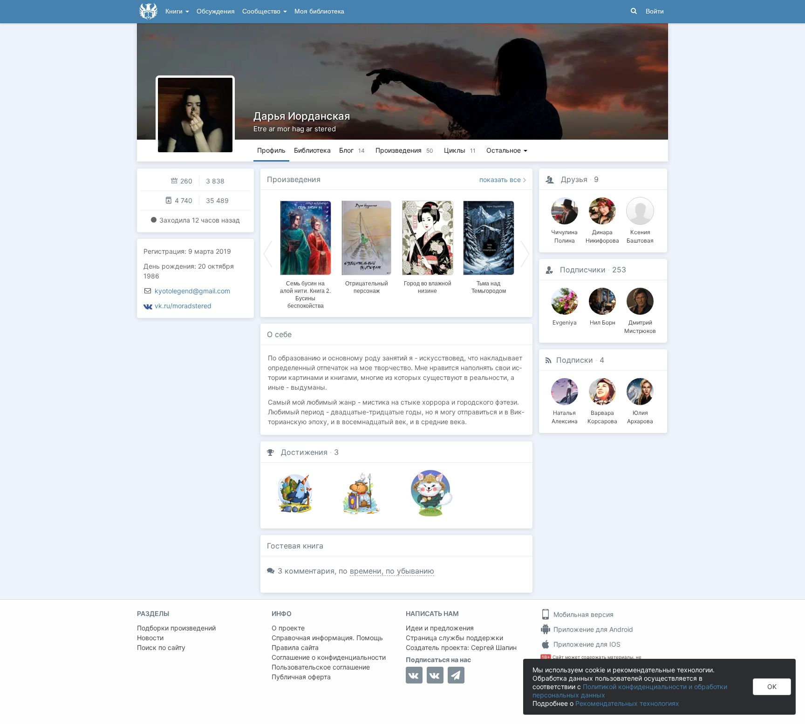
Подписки (574, 360)
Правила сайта (295, 647)
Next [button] (525, 253)
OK (772, 686)
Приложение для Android (592, 629)
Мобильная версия (583, 614)
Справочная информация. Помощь (327, 638)
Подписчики (583, 269)
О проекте (288, 628)
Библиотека (312, 150)
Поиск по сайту (161, 647)
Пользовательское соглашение (321, 667)
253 (619, 269)
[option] (305, 253)
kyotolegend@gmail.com (192, 291)
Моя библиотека (319, 11)
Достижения (304, 452)
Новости (150, 638)
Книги (174, 11)
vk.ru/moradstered (183, 306)
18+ (546, 657)
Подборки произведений (176, 628)
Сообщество (262, 11)
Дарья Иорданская (301, 116)
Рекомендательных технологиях (627, 703)
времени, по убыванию (392, 570)
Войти (655, 11)
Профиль (271, 150)
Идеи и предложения (440, 628)
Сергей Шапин (494, 647)
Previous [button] (268, 253)
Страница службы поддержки (454, 638)
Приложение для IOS (586, 644)
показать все (500, 179)
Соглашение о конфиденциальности (329, 657)
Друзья (574, 179)
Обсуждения (216, 11)
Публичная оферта (301, 677)
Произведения (294, 179)
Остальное (504, 150)
